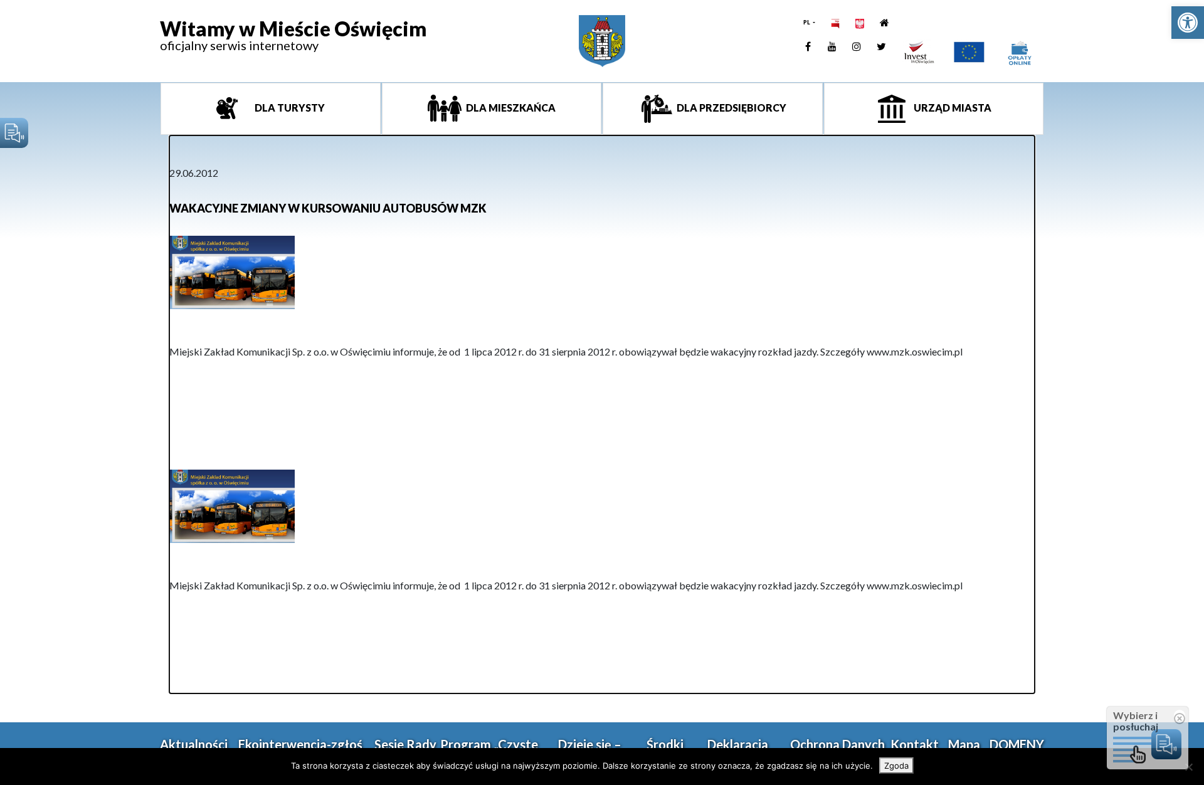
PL (807, 22)
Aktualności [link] (194, 744)
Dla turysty (289, 107)
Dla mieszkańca (510, 107)
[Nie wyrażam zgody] (1188, 767)
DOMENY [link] (1017, 744)
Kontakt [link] (914, 744)
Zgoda (896, 766)
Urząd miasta (951, 107)
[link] (1187, 22)
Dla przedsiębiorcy (730, 107)
